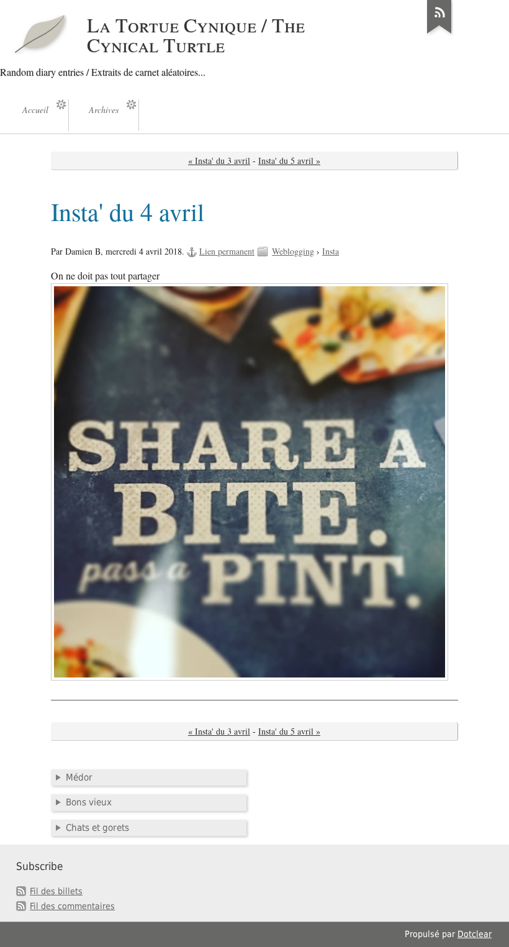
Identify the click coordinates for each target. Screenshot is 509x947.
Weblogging (293, 251)
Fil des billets (56, 891)
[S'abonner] (439, 33)
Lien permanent (226, 251)
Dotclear (474, 934)
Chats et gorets (97, 827)
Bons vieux (89, 802)
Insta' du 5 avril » (289, 160)
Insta (330, 251)
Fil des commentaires (72, 906)
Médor (79, 777)
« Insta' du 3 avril (219, 160)
